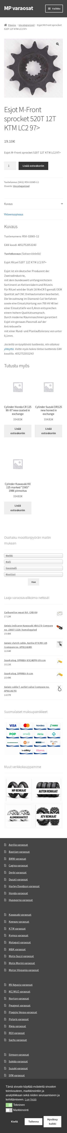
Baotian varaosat (19, 851)
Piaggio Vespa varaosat (23, 1012)
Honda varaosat (18, 893)
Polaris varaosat (19, 1019)
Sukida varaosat (18, 1061)
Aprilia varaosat (18, 844)
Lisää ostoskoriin (33, 165)
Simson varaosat (19, 1054)
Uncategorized (26, 25)
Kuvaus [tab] (8, 204)
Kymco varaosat (18, 935)
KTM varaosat (17, 928)
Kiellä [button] (14, 1121)
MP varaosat (18, 8)
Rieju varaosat (17, 1026)
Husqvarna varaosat (21, 900)
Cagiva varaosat (18, 865)
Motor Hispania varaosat (24, 970)
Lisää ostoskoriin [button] (17, 431)
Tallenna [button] (33, 1121)
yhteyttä (9, 349)
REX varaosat (17, 1033)
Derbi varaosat (18, 872)
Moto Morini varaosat (22, 963)
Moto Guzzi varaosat (21, 956)
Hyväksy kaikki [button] (52, 1121)
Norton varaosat (19, 998)
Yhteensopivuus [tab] (13, 214)
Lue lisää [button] (30, 1099)
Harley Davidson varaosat (24, 886)
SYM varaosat (17, 1075)
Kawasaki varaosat (20, 914)
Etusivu (12, 25)
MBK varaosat (17, 949)
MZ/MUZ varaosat (19, 991)
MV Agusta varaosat (21, 984)
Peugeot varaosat (20, 1005)
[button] (57, 44)
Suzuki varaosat (18, 1068)
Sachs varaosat (18, 1040)
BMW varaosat (17, 858)
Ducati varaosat (18, 879)
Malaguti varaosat (20, 942)
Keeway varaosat (19, 921)
